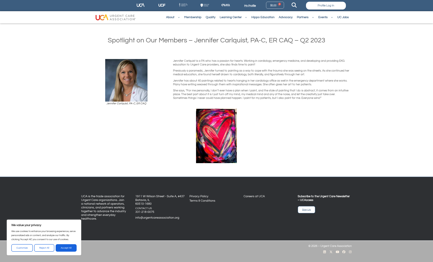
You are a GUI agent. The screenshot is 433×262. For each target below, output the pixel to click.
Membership (192, 17)
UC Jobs (343, 17)
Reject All (44, 248)
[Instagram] (350, 251)
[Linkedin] (324, 251)
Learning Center (231, 17)
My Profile (250, 5)
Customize (22, 248)
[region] (44, 237)
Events (323, 17)
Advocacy (286, 17)
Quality (210, 17)
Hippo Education (263, 17)
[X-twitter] (331, 251)
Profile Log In (326, 5)
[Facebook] (343, 251)
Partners (303, 17)
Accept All (66, 248)
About (170, 17)
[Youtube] (337, 251)
